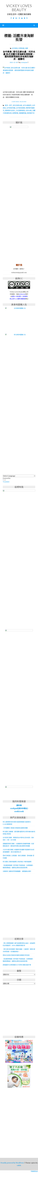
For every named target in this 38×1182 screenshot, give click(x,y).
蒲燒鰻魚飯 (22, 113)
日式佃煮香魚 (20, 110)
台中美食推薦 (20, 108)
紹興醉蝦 (15, 113)
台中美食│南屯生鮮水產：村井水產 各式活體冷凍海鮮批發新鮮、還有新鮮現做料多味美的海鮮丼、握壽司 (19, 55)
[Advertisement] (19, 906)
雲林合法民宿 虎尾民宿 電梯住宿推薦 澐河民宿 (16, 955)
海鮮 (26, 48)
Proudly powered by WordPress (12, 1163)
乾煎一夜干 (8, 105)
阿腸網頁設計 (34, 1171)
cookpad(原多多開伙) (19, 808)
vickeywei (24, 62)
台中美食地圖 (10, 108)
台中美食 (15, 48)
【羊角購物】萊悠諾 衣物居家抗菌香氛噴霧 (15, 828)
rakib (19, 1165)
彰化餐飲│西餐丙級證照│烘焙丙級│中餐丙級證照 (17, 861)
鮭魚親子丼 (30, 113)
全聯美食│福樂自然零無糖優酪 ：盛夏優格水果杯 (17, 871)
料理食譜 (21, 48)
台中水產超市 (27, 105)
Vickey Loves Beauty (19, 7)
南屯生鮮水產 (17, 105)
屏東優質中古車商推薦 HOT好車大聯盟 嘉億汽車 (17, 965)
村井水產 (29, 110)
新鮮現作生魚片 (10, 110)
